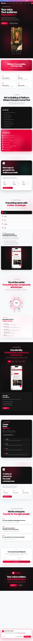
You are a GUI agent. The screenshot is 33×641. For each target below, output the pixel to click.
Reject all (4, 636)
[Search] (14, 53)
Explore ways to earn (7, 187)
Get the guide (16, 561)
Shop (16, 361)
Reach (13, 3)
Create (8, 3)
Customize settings (19, 636)
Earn (10, 3)
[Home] (12, 53)
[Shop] (20, 53)
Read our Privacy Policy (22, 633)
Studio (24, 361)
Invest (25, 3)
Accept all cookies (27, 636)
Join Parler (4, 23)
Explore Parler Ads (7, 496)
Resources (21, 3)
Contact (20, 585)
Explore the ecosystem (13, 23)
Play (13, 361)
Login (29, 3)
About (16, 3)
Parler (9, 361)
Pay (19, 361)
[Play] (16, 53)
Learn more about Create (8, 434)
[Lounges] (18, 53)
